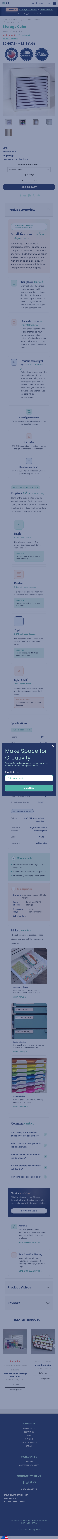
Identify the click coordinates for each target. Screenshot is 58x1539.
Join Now (29, 788)
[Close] (53, 746)
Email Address (12, 772)
